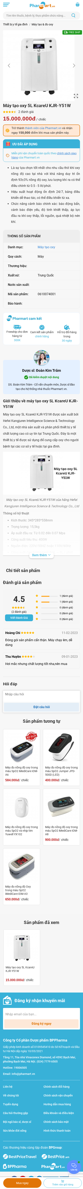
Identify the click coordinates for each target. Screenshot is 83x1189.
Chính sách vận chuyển (58, 1095)
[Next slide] (74, 65)
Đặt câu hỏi (41, 707)
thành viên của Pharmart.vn (43, 128)
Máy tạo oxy (46, 247)
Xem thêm (40, 555)
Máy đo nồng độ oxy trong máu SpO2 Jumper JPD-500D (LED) (61, 771)
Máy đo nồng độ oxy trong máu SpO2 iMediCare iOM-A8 (61, 830)
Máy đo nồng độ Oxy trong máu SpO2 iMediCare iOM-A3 (18, 890)
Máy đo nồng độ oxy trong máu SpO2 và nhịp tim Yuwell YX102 (21, 830)
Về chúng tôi (11, 1095)
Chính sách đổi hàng (57, 1086)
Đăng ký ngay (41, 1024)
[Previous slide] (9, 65)
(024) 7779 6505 (47, 1061)
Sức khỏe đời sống (14, 1130)
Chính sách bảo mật (56, 1121)
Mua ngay (22, 1183)
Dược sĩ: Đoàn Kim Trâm (41, 370)
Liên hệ (7, 1086)
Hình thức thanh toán (57, 1130)
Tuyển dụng (10, 1104)
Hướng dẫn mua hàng (57, 1104)
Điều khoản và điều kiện (59, 1113)
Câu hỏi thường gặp (15, 1113)
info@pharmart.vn (23, 1073)
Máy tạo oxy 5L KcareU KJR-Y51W (20, 969)
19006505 (20, 1067)
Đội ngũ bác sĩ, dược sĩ (17, 1121)
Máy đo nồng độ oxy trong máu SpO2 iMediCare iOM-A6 (21, 771)
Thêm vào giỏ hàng (62, 1184)
